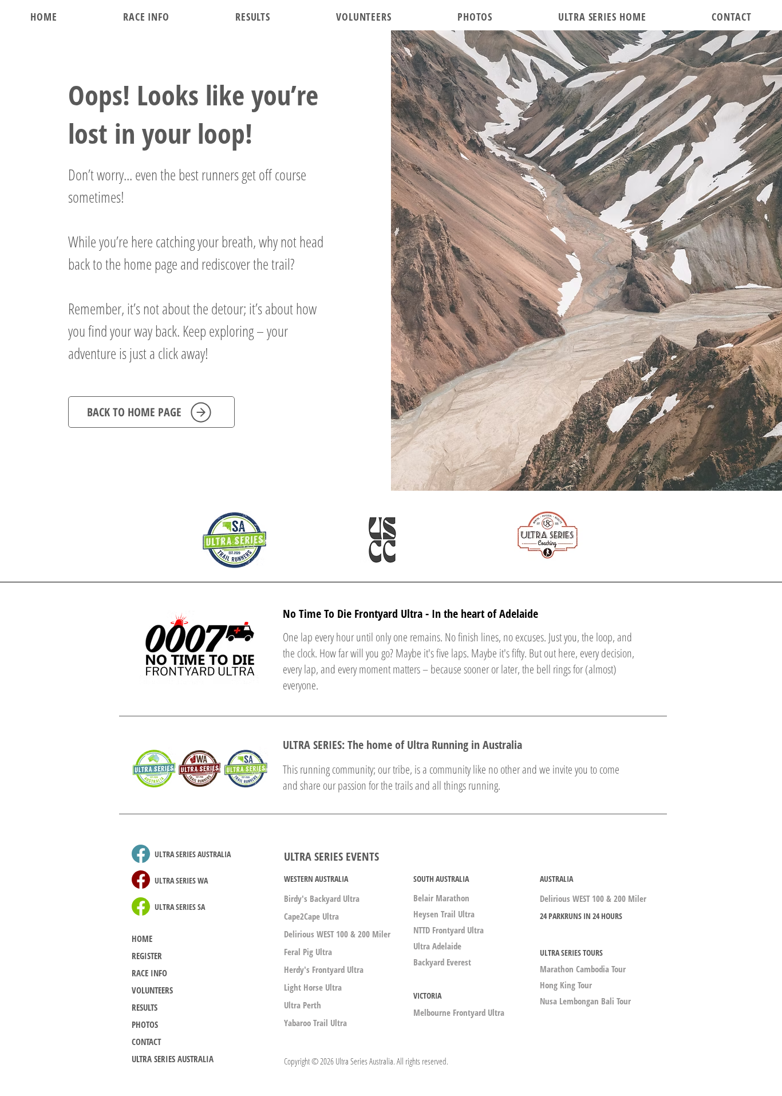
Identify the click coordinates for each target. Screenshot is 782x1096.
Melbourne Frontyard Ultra (458, 1012)
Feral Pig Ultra (308, 951)
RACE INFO (149, 973)
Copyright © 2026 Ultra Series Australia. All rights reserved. (366, 1061)
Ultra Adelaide (437, 946)
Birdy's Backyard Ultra (322, 898)
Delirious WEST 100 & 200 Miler (337, 934)
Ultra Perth (302, 1005)
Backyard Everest (442, 962)
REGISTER (147, 955)
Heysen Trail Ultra (444, 914)
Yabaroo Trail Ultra (315, 1022)
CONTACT (146, 1041)
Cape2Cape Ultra (311, 916)
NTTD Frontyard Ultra (448, 930)
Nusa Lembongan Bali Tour (585, 1001)
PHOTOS (145, 1024)
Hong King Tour (566, 985)
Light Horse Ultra (313, 987)
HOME (142, 938)
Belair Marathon (441, 898)
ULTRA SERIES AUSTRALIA (173, 1059)
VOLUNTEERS (152, 990)
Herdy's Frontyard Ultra (324, 969)
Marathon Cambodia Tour (583, 969)
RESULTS (144, 1007)
